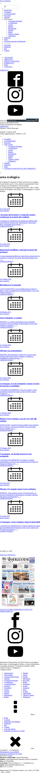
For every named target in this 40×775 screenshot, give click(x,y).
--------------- (8, 43)
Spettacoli (7, 38)
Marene (10, 27)
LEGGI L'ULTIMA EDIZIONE (10, 609)
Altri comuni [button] (8, 19)
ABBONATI (8, 59)
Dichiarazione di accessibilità (9, 752)
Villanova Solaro (13, 34)
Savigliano (7, 12)
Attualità (7, 17)
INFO (6, 65)
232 (5, 544)
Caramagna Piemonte (15, 21)
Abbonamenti (8, 673)
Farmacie (7, 686)
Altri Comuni (8, 144)
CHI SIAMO (8, 57)
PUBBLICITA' (9, 63)
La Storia (7, 720)
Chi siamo (7, 45)
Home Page (8, 10)
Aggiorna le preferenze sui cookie (11, 754)
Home (6, 718)
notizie (25, 675)
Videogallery (27, 693)
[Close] (1, 54)
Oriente (25, 677)
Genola (10, 25)
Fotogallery (7, 688)
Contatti (6, 50)
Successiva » (8, 546)
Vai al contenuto (5, 1)
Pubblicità (7, 47)
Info (5, 49)
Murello (10, 30)
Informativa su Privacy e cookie (14, 731)
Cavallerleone (12, 23)
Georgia (6, 691)
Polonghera (26, 679)
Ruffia (10, 32)
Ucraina (25, 691)
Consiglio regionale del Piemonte (15, 41)
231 (5, 542)
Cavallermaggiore (10, 14)
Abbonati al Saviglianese (12, 722)
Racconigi (7, 15)
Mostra (6, 697)
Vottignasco (12, 36)
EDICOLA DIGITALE (11, 61)
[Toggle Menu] (1, 3)
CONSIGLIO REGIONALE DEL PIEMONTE (20, 168)
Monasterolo (12, 28)
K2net (10, 755)
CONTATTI (8, 67)
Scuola (25, 686)
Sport (6, 39)
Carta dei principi (9, 729)
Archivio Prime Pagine (11, 677)
